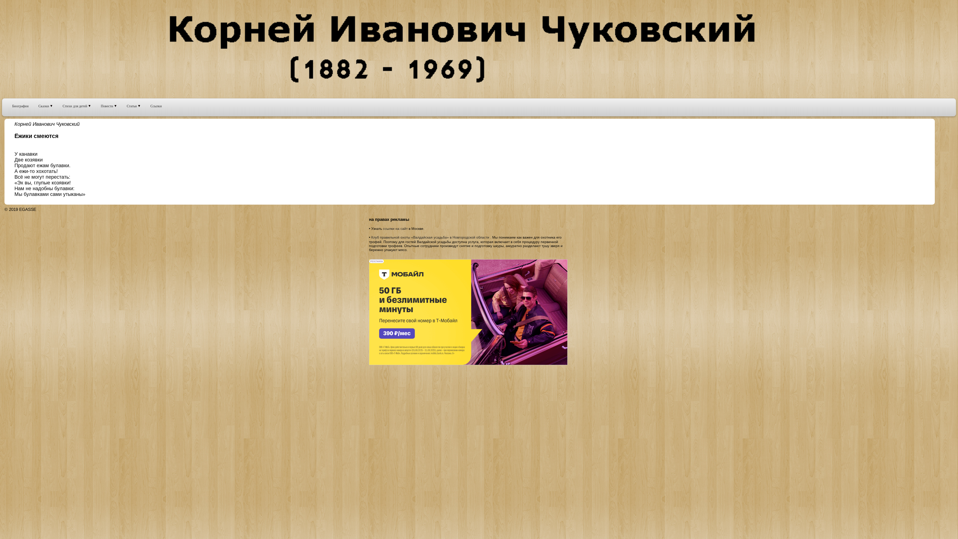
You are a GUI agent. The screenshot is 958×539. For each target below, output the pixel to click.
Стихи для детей (75, 106)
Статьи (132, 106)
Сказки (44, 106)
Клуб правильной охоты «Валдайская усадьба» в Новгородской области (430, 237)
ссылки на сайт (395, 229)
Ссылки (156, 106)
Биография (20, 106)
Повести (107, 106)
